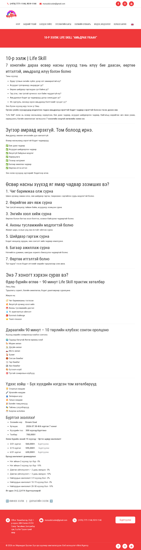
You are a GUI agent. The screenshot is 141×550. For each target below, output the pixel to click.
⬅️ (15, 501)
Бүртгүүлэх (43, 444)
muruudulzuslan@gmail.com (54, 3)
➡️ (41, 501)
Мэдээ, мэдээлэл (102, 24)
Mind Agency (82, 545)
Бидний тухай (29, 24)
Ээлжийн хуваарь (82, 24)
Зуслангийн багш (63, 24)
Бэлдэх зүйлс (46, 24)
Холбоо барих (120, 24)
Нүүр (18, 24)
